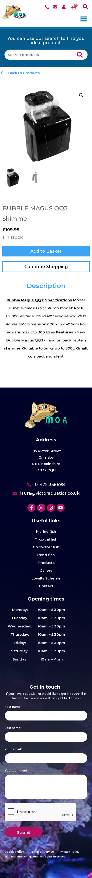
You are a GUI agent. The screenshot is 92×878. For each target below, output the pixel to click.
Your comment (17, 770)
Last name (13, 728)
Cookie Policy (14, 851)
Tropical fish (46, 539)
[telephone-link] (47, 7)
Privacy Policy (69, 851)
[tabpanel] (46, 328)
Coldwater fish (46, 547)
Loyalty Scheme (46, 578)
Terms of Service (42, 851)
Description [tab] (46, 286)
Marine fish (46, 531)
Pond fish (46, 555)
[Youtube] (61, 508)
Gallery (46, 570)
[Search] (80, 55)
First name (13, 706)
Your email (13, 749)
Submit (23, 832)
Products (46, 562)
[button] (85, 7)
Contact (46, 586)
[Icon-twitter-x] (41, 508)
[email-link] (56, 7)
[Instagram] (51, 508)
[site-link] (14, 12)
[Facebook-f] (31, 508)
